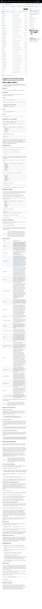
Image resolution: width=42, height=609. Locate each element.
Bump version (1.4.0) (15, 33)
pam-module (34, 14)
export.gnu (4, 64)
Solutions (9, 1)
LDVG (4, 11)
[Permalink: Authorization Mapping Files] (2, 441)
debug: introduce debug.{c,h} (17, 57)
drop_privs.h (4, 59)
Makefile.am (4, 37)
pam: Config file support (16, 50)
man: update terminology (16, 23)
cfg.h (3, 52)
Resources (14, 1)
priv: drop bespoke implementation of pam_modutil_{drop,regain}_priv (22, 59)
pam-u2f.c (4, 69)
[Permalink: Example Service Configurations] (2, 407)
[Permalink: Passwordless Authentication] (2, 419)
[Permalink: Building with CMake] (2, 189)
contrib (4, 18)
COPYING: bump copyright (16, 35)
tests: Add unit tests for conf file (17, 30)
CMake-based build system (16, 64)
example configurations (21, 228)
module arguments (21, 545)
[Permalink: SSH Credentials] (2, 521)
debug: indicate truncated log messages (18, 55)
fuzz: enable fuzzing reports (16, 15)
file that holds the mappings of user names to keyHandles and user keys (19, 268)
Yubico (3, 4)
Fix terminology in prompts (16, 25)
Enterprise (24, 1)
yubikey (31, 15)
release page (23, 90)
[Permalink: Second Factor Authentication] (2, 409)
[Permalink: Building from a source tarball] (2, 119)
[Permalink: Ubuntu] (2, 97)
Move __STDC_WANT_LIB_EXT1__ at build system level (20, 62)
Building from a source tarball (19, 187)
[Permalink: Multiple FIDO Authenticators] (2, 535)
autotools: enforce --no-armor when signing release (19, 37)
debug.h (4, 57)
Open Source (19, 1)
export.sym (4, 67)
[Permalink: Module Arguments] (2, 238)
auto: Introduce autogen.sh (16, 45)
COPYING (4, 35)
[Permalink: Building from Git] (2, 145)
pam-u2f (7, 4)
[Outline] (27, 75)
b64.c (4, 47)
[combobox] (17, 9)
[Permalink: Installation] (2, 92)
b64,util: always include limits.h (17, 47)
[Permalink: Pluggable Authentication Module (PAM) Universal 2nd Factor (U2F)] (2, 79)
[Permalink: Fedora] (2, 109)
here (4, 444)
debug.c (4, 55)
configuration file (15, 395)
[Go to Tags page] (8, 9)
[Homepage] (2, 1)
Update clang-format (15, 28)
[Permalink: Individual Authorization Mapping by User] (2, 482)
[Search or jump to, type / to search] (31, 1)
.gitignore (4, 30)
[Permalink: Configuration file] (2, 543)
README (4, 40)
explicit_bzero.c (5, 62)
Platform (5, 1)
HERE (11, 580)
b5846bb (19, 11)
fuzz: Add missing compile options (17, 20)
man (3, 23)
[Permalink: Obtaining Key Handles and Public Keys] (2, 502)
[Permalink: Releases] (2, 88)
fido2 (30, 14)
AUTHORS (4, 32)
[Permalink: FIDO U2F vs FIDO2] (2, 582)
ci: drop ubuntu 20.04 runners (9, 11)
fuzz (3, 20)
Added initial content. (15, 32)
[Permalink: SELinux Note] (2, 563)
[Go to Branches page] (7, 9)
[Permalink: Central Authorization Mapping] (2, 464)
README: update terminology (16, 40)
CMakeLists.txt (5, 33)
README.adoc (5, 42)
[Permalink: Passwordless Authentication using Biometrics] (2, 430)
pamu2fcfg (4, 25)
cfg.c (3, 50)
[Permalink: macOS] (2, 114)
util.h (3, 72)
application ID (18, 256)
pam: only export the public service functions (19, 67)
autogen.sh (4, 45)
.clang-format (5, 28)
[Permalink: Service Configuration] (2, 220)
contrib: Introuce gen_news (16, 18)
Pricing (29, 1)
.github (4, 13)
